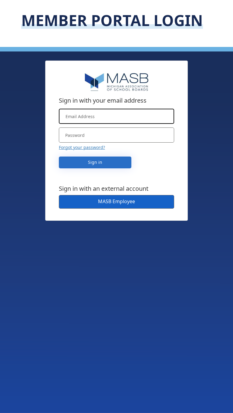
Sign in (95, 162)
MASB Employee (116, 201)
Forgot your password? (82, 147)
